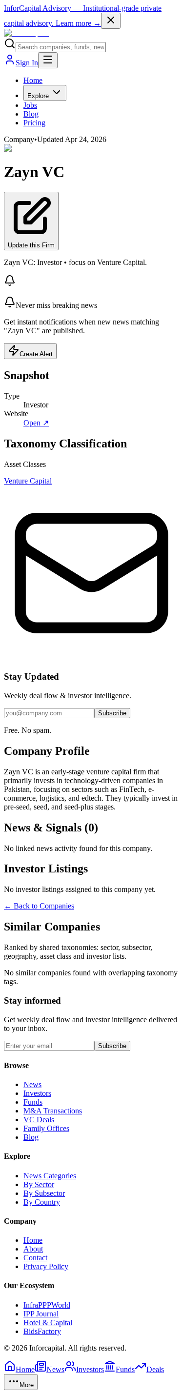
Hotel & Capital (47, 1322)
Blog (31, 114)
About (33, 1249)
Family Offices (46, 1128)
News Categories (49, 1176)
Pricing (34, 123)
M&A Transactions (52, 1111)
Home (32, 80)
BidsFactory (42, 1331)
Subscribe (112, 713)
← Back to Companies (39, 906)
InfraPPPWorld (46, 1305)
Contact (35, 1257)
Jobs (30, 105)
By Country (41, 1202)
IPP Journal (41, 1314)
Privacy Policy (45, 1266)
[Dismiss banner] (111, 21)
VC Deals (38, 1119)
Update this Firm (31, 245)
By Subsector (44, 1193)
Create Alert (36, 354)
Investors (37, 1093)
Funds (32, 1102)
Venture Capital (28, 481)
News (32, 1084)
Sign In (27, 63)
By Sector (38, 1184)
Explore (38, 96)
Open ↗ (36, 423)
